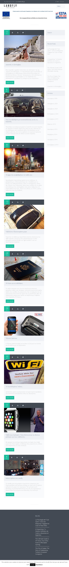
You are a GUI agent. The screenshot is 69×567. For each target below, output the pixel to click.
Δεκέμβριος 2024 (52, 109)
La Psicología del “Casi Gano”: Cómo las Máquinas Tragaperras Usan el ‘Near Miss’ (55, 51)
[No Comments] (23, 32)
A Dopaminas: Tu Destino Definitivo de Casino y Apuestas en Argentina (54, 60)
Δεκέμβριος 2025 (52, 103)
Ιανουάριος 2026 (52, 98)
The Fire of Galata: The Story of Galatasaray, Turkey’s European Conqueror (53, 78)
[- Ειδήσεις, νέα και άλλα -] (17, 457)
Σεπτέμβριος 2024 (52, 114)
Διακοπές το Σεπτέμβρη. (54, 86)
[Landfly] (12, 32)
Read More (39, 564)
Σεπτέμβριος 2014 (52, 145)
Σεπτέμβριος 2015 (52, 119)
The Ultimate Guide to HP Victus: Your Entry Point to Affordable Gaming (54, 69)
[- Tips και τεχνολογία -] (17, 90)
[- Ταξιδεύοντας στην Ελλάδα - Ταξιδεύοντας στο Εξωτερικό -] (17, 32)
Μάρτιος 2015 (51, 124)
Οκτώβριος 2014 (52, 139)
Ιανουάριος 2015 (52, 129)
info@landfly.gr (21, 1)
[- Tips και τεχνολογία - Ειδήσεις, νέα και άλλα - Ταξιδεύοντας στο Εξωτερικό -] (17, 357)
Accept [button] (32, 564)
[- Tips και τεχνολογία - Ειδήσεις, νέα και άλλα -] (17, 308)
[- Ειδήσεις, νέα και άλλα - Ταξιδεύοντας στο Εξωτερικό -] (17, 253)
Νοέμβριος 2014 (52, 134)
